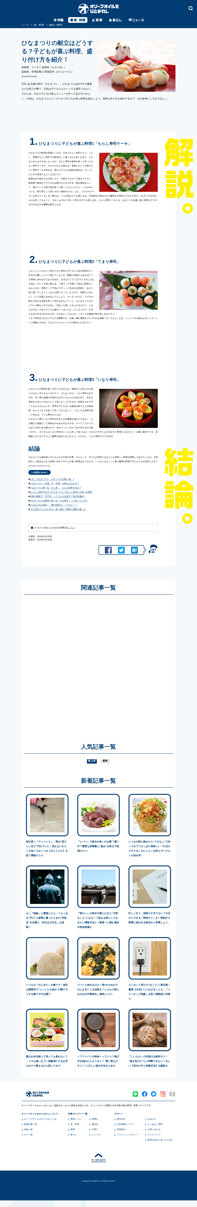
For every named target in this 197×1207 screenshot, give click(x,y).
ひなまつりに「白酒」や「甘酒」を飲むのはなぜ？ (54, 483)
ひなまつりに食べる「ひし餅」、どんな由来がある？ (55, 487)
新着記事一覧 (30, 1124)
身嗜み (95, 1119)
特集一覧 (28, 1129)
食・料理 (74, 1124)
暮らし (73, 1134)
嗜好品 (95, 1124)
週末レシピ (75, 1119)
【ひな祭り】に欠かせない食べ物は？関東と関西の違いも (58, 509)
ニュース (96, 1134)
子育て (95, 1129)
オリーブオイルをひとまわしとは (40, 1119)
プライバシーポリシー (127, 1134)
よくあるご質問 (155, 1124)
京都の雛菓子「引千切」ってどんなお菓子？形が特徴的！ (58, 496)
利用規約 (121, 1129)
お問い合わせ (153, 1129)
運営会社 (121, 1119)
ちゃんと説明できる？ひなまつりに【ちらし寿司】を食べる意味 (61, 492)
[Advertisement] (69, 664)
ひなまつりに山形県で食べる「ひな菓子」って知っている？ (59, 500)
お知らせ (151, 1119)
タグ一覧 (28, 1134)
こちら (72, 527)
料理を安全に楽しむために (160, 1140)
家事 (72, 1129)
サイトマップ (153, 1134)
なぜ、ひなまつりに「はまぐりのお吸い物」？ (52, 479)
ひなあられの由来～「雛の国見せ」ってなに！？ (53, 505)
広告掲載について (125, 1124)
